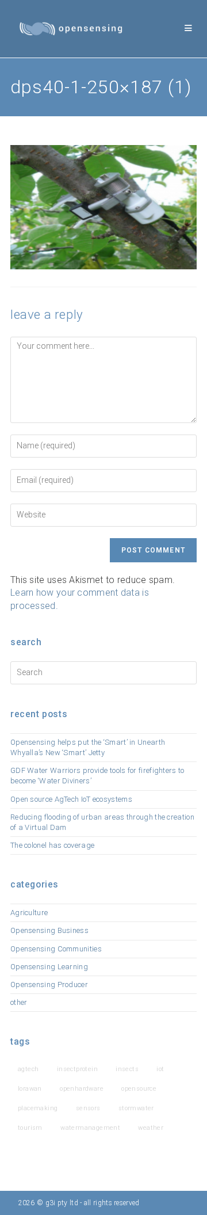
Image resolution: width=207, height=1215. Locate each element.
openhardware (81, 1088)
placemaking (37, 1108)
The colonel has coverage (52, 845)
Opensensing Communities (56, 948)
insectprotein (77, 1069)
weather (150, 1128)
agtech (28, 1069)
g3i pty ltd (61, 1203)
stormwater (136, 1108)
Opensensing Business (49, 930)
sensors (88, 1108)
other (19, 1002)
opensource (138, 1088)
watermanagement (90, 1128)
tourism (30, 1128)
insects (127, 1069)
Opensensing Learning (49, 966)
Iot (160, 1069)
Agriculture (29, 912)
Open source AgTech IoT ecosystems (71, 799)
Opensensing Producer (49, 984)
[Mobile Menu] (189, 28)
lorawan (30, 1088)
